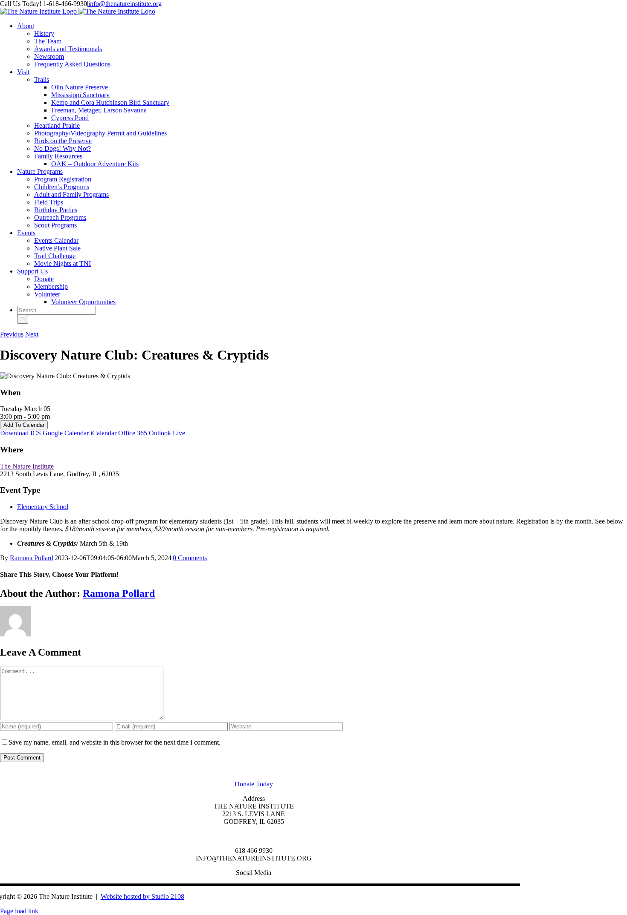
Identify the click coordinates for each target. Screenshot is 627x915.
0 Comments (190, 557)
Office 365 (132, 433)
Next (31, 334)
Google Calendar (66, 433)
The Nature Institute (27, 466)
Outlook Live (167, 433)
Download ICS (20, 433)
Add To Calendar (23, 425)
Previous (11, 334)
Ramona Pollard (31, 557)
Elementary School (42, 506)
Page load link (19, 911)
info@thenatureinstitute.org (125, 3)
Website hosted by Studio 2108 (142, 896)
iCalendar (103, 433)
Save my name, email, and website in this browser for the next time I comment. (115, 742)
